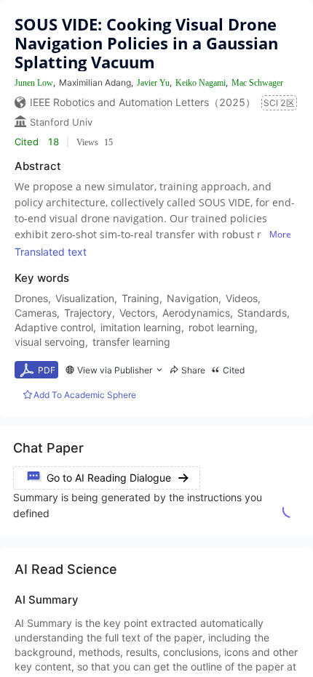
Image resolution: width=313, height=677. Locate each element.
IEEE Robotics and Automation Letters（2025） (142, 102)
